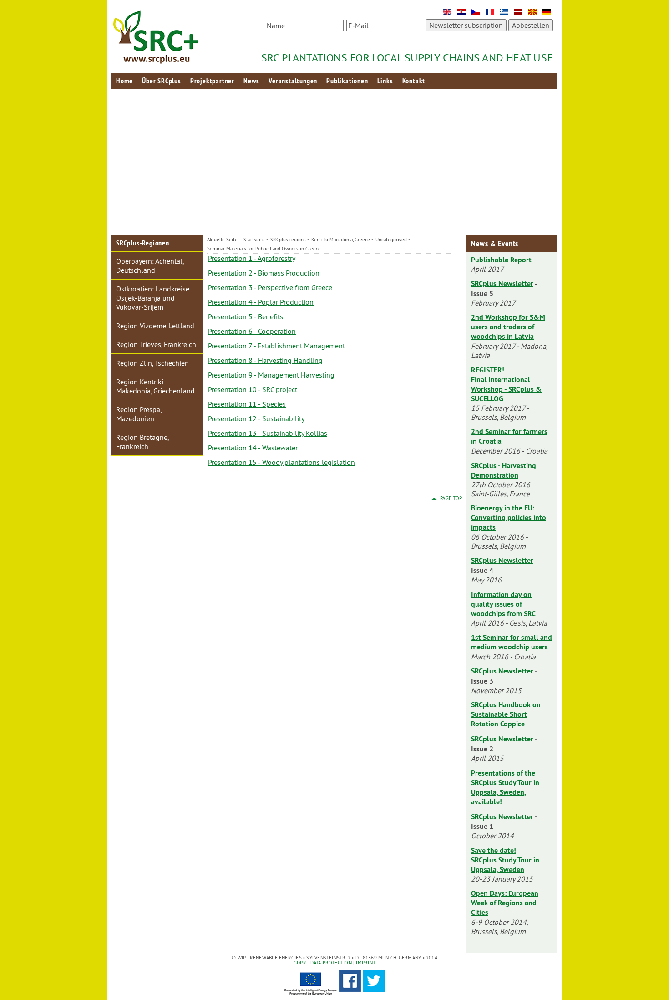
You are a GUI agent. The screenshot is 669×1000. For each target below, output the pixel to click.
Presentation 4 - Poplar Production (261, 301)
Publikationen (347, 81)
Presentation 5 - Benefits (245, 316)
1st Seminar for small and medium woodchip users (511, 642)
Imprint (365, 962)
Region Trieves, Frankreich (156, 344)
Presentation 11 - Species (247, 403)
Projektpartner (212, 81)
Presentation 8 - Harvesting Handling (265, 360)
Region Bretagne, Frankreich (142, 442)
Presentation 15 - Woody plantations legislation (281, 462)
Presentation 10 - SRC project (252, 389)
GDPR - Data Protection (323, 962)
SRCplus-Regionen (142, 243)
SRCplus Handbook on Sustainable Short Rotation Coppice (506, 714)
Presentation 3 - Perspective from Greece (270, 287)
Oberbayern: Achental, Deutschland (150, 265)
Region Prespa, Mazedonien (139, 414)
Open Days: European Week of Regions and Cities (504, 902)
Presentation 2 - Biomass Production (263, 272)
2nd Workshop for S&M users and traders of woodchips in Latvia (508, 326)
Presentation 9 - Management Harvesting (271, 374)
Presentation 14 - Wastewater (253, 447)
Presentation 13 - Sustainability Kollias (267, 433)
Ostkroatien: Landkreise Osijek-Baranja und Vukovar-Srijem (152, 297)
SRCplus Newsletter (502, 283)
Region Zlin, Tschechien (152, 362)
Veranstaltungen (293, 81)
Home (124, 81)
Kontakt (414, 81)
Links (385, 81)
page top (451, 498)
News (251, 81)
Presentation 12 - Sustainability (256, 418)
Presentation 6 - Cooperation (252, 331)
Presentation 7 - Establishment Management (276, 345)
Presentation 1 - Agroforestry (251, 258)
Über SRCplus (161, 81)
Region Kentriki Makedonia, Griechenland (155, 386)
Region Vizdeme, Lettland (155, 325)
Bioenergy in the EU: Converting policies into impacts (508, 517)
